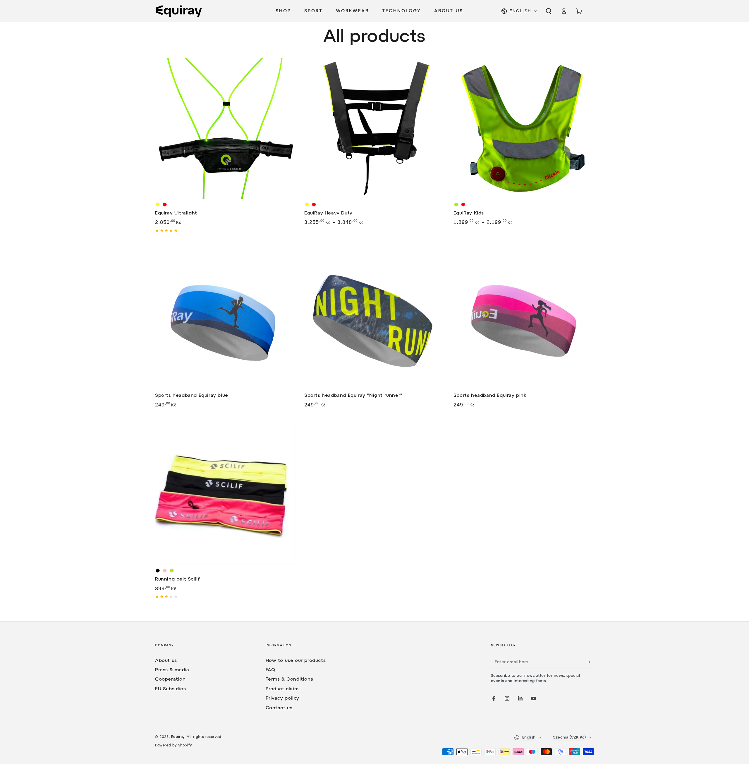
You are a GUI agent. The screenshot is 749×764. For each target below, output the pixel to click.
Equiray (177, 737)
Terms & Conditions (289, 679)
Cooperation (170, 679)
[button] (548, 11)
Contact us (279, 708)
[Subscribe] (590, 662)
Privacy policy (282, 698)
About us (166, 660)
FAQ (270, 670)
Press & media (172, 670)
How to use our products (296, 660)
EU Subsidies (170, 689)
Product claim (282, 689)
